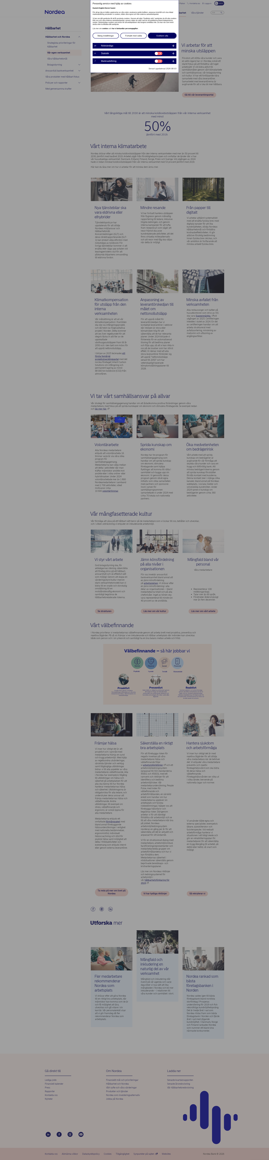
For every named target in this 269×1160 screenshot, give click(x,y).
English (102, 8)
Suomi (112, 8)
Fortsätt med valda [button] (133, 36)
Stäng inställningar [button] (105, 36)
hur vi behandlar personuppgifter (125, 29)
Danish (95, 8)
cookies (105, 29)
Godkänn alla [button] (162, 36)
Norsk (107, 8)
